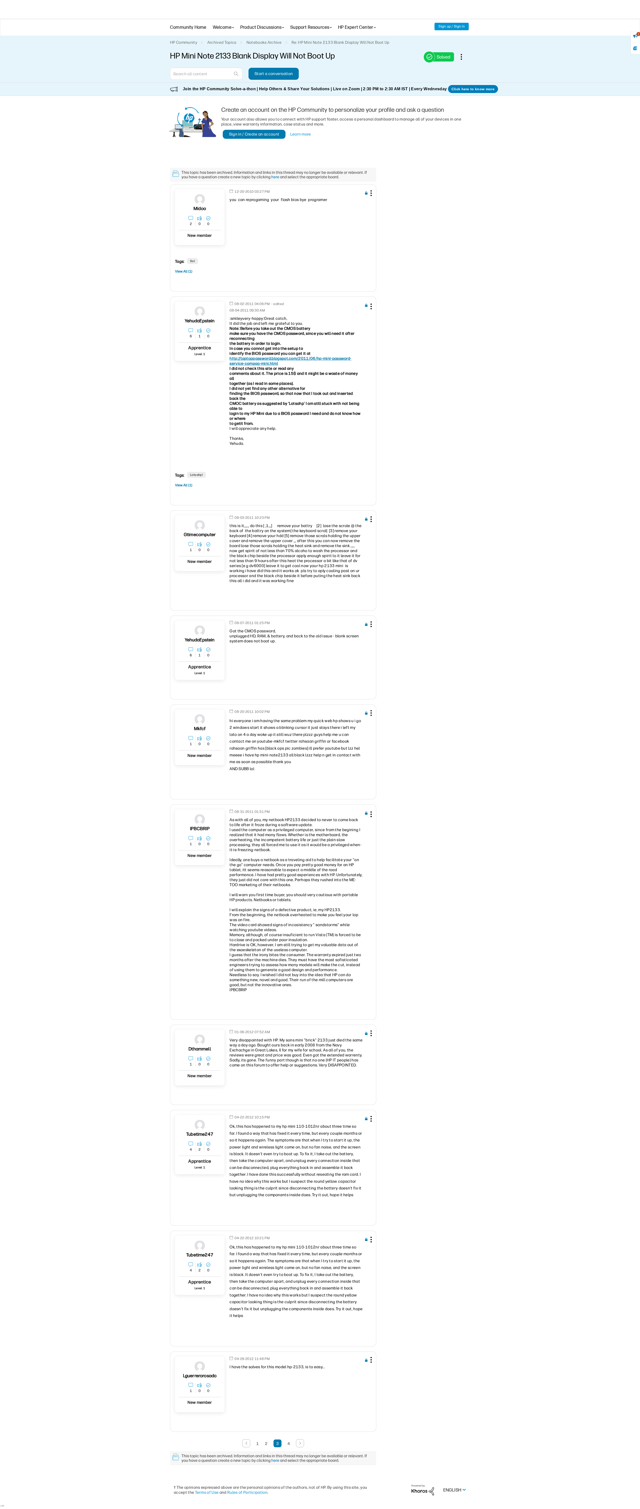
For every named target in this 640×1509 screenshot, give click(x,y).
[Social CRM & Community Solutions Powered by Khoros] (423, 1489)
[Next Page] (300, 1443)
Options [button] (464, 57)
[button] (370, 194)
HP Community (183, 42)
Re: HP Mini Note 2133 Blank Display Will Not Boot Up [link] (341, 42)
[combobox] (206, 74)
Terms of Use (207, 1492)
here (275, 177)
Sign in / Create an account (254, 134)
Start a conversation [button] (273, 73)
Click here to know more (473, 89)
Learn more (300, 134)
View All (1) (183, 271)
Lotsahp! (196, 475)
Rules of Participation (247, 1492)
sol (192, 261)
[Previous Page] (246, 1443)
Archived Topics (221, 42)
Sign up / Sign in (451, 26)
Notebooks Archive (264, 42)
